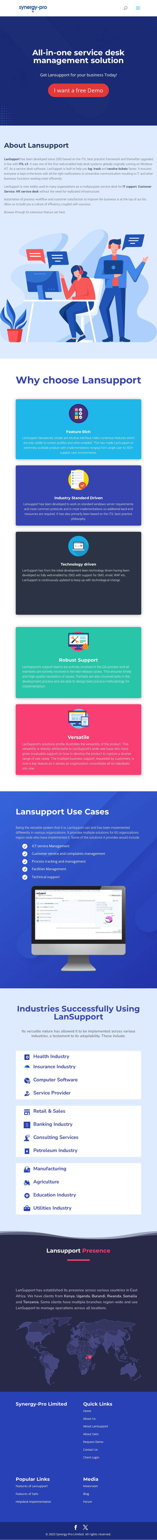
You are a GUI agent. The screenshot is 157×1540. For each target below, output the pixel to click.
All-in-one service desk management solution (78, 57)
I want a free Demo (78, 90)
